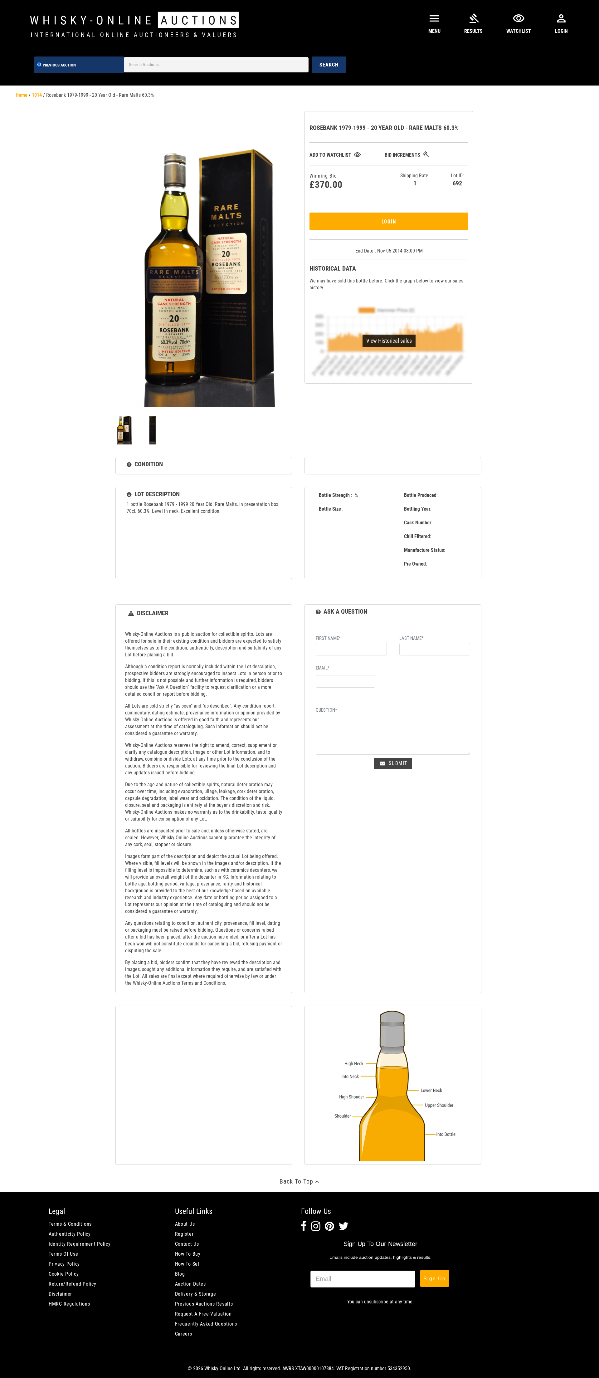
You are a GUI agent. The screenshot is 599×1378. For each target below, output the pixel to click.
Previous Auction (59, 65)
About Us (185, 1224)
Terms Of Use (63, 1254)
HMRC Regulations (69, 1304)
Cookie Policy (64, 1274)
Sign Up (434, 1278)
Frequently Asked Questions (206, 1324)
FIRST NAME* (328, 638)
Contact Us (187, 1244)
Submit (397, 763)
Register (184, 1234)
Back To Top (297, 1181)
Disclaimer (60, 1294)
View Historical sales (389, 340)
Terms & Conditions (70, 1224)
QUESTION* (326, 710)
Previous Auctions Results (204, 1304)
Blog (180, 1274)
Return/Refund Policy (72, 1284)
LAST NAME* (411, 638)
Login (389, 221)
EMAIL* (322, 668)
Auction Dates (190, 1284)
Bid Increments (407, 155)
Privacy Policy (64, 1264)
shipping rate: (415, 180)
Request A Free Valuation (203, 1314)
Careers (183, 1334)
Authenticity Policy (70, 1234)
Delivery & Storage (195, 1294)
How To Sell (188, 1264)
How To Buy (188, 1254)
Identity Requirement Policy (79, 1244)
